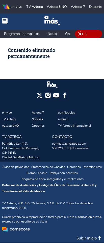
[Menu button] (9, 20)
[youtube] (56, 97)
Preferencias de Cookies (48, 167)
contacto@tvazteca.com (69, 143)
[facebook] (64, 97)
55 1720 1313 (60, 148)
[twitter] (39, 97)
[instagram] (48, 97)
